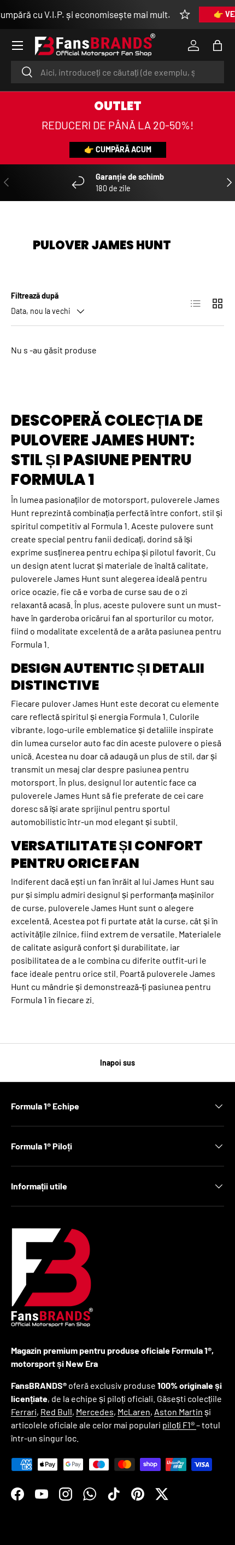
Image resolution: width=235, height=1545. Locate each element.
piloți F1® (179, 1425)
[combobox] (117, 72)
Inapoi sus (117, 1062)
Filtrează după (34, 295)
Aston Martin (178, 1411)
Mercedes (95, 1411)
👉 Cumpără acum (117, 149)
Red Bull (56, 1411)
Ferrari (24, 1411)
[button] (217, 45)
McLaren (134, 1411)
